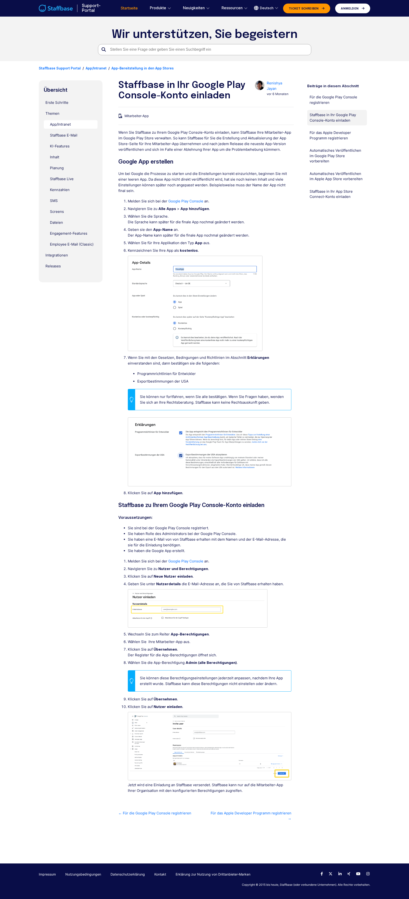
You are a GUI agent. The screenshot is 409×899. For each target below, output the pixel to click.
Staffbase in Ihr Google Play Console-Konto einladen (333, 118)
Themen (52, 113)
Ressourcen (232, 8)
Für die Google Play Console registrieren (333, 100)
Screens (57, 211)
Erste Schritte (56, 102)
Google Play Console (185, 201)
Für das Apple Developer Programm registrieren (330, 135)
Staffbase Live (62, 179)
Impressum (47, 874)
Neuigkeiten (194, 8)
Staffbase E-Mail (63, 135)
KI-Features (60, 146)
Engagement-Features (68, 233)
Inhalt (54, 157)
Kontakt (160, 874)
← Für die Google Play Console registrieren (154, 813)
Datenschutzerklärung (128, 874)
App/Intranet (96, 68)
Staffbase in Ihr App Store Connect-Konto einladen (331, 194)
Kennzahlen (60, 189)
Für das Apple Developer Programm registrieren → (251, 816)
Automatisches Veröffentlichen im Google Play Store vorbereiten (335, 155)
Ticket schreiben (304, 8)
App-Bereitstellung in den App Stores (142, 68)
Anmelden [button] (350, 8)
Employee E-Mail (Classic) (71, 244)
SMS (54, 200)
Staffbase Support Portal (60, 68)
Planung (57, 168)
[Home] (56, 8)
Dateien (56, 222)
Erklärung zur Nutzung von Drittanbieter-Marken (213, 874)
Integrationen (56, 255)
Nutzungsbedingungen (83, 874)
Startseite (129, 8)
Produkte (158, 8)
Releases (53, 266)
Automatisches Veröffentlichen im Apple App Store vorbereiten (336, 176)
